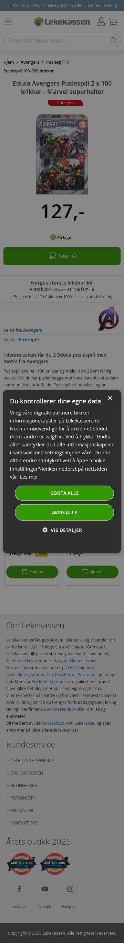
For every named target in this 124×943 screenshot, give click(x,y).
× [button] (109, 398)
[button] (62, 530)
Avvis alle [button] (64, 512)
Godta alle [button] (64, 493)
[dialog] (62, 471)
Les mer (29, 476)
